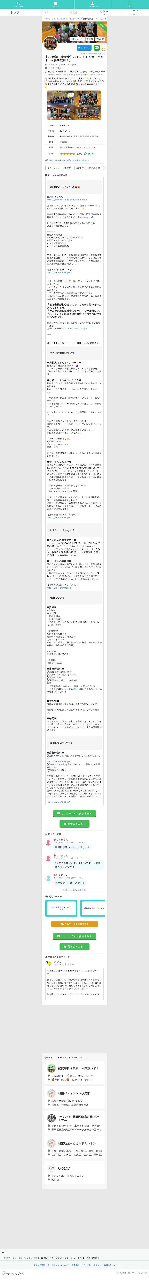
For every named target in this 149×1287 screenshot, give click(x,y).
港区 (65, 75)
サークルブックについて (58, 1265)
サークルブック (139, 1272)
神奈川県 (80, 168)
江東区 (99, 75)
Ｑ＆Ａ (104, 11)
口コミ (134, 11)
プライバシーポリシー (91, 1265)
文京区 (78, 75)
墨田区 (92, 75)
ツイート (85, 47)
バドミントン (64, 19)
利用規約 (75, 1265)
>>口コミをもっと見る (74, 889)
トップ (14, 12)
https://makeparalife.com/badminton (69, 160)
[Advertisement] (74, 1028)
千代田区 (51, 75)
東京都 (72, 19)
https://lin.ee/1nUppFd (59, 272)
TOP (46, 19)
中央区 (58, 75)
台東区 (85, 75)
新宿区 (71, 75)
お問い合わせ (109, 1265)
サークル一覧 (53, 19)
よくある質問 (39, 1265)
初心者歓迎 (94, 168)
